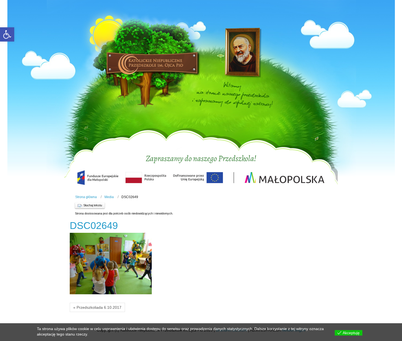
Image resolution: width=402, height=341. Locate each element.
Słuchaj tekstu (92, 205)
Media (109, 197)
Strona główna (86, 197)
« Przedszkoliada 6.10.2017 (97, 307)
